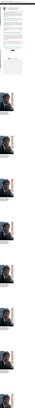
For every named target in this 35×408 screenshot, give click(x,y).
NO (13, 43)
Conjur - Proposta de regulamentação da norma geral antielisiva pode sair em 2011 (13, 47)
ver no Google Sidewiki (17, 47)
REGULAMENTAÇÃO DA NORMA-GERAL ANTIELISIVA (13, 8)
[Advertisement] (27, 22)
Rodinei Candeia (18, 48)
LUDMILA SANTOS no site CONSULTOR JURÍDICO (13, 19)
